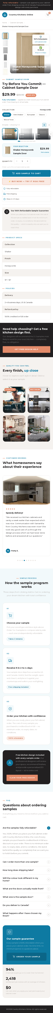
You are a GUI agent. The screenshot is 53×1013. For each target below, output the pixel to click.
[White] (5, 43)
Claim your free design (22, 778)
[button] (17, 560)
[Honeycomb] (5, 36)
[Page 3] (22, 141)
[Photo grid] (44, 125)
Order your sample (28, 957)
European (31, 115)
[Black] (5, 57)
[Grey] (5, 50)
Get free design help (26, 349)
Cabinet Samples (16, 23)
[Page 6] (27, 141)
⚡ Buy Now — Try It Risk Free (26, 181)
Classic (42, 115)
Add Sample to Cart (28, 173)
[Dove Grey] (5, 64)
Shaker (7, 115)
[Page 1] (19, 141)
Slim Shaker (18, 115)
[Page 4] (24, 141)
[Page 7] (28, 141)
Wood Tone (8, 120)
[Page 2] (21, 141)
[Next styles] (51, 134)
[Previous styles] (2, 134)
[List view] (49, 125)
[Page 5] (25, 141)
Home (4, 23)
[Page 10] (33, 141)
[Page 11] (34, 141)
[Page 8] (30, 141)
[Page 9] (31, 141)
